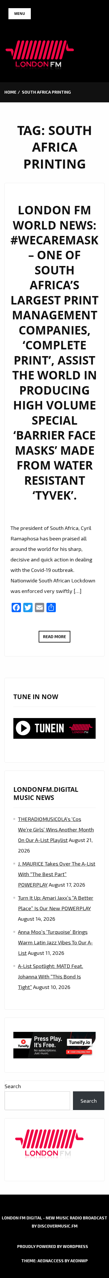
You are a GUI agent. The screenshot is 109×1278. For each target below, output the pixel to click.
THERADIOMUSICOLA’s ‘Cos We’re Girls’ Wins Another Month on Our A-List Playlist (56, 829)
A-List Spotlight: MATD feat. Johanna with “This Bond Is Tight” (50, 976)
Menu (19, 13)
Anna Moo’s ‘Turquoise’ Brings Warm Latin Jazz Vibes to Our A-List (55, 942)
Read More (56, 638)
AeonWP (79, 1260)
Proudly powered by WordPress (52, 1246)
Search (13, 1086)
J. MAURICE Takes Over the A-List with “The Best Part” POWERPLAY (56, 874)
